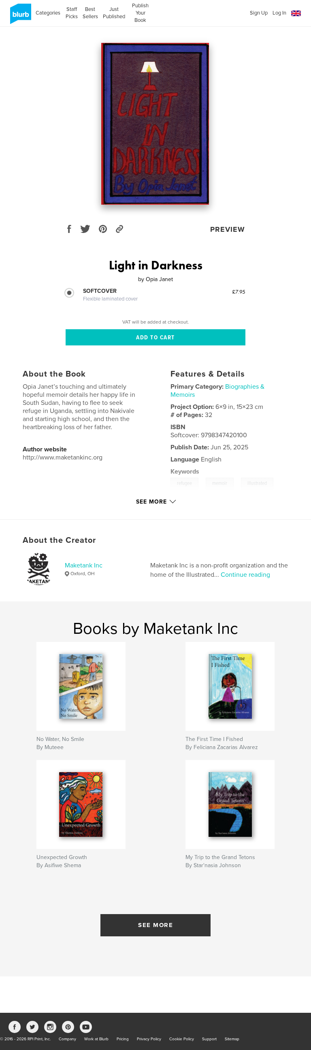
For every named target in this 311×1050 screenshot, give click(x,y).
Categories (48, 13)
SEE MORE (155, 925)
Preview (227, 229)
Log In (279, 13)
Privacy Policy (149, 1039)
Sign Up (259, 13)
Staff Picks (71, 13)
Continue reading (245, 575)
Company (67, 1039)
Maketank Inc (83, 565)
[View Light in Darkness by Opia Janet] (155, 124)
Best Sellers (90, 13)
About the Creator (59, 540)
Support (209, 1039)
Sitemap (232, 1039)
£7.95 (238, 291)
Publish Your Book (140, 12)
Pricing (123, 1039)
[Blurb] (19, 17)
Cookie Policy (181, 1039)
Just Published (114, 13)
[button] (296, 13)
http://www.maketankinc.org (62, 457)
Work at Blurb (96, 1039)
